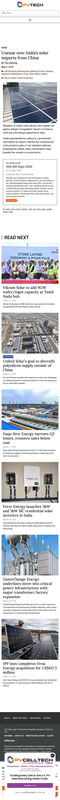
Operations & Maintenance (12, 74)
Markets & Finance (37, 71)
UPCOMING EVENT (13, 163)
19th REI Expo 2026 (19, 166)
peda (44, 209)
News (4, 48)
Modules (49, 71)
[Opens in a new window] (9, 740)
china (13, 209)
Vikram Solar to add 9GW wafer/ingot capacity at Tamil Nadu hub (28, 292)
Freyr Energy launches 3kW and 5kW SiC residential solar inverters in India (28, 511)
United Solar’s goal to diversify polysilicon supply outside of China (29, 365)
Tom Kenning (10, 63)
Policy (26, 74)
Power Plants (34, 74)
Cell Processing (10, 71)
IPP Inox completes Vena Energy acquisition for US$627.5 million (30, 668)
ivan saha (37, 209)
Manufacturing (23, 71)
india (30, 209)
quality (49, 209)
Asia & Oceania (10, 78)
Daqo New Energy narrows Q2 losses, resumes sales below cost (28, 438)
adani (7, 209)
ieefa (18, 209)
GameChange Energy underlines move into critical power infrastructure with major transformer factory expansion (27, 588)
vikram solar (8, 212)
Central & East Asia (25, 78)
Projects (44, 74)
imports (24, 209)
